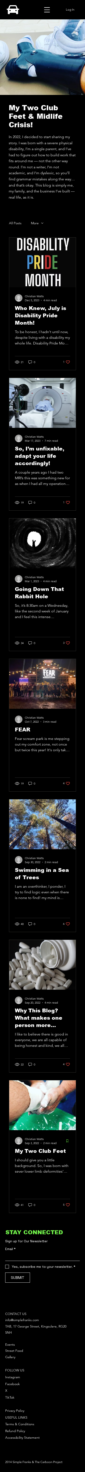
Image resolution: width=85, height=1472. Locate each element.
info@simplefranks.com (22, 1320)
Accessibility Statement (22, 1437)
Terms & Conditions (19, 1424)
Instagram (12, 1377)
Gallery (10, 1357)
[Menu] (47, 10)
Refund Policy (15, 1431)
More (35, 223)
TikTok (9, 1397)
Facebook (12, 1384)
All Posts (15, 223)
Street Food (14, 1351)
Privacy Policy (14, 1410)
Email (10, 1249)
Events (10, 1344)
